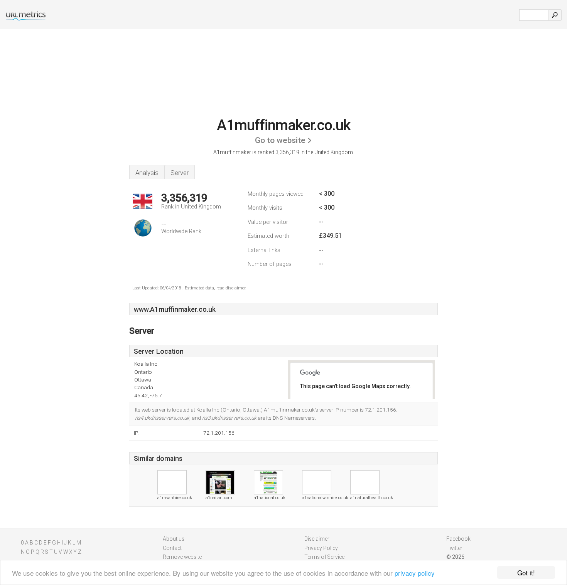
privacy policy (415, 573)
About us (173, 539)
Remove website (182, 557)
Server (179, 173)
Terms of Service (324, 557)
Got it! (526, 572)
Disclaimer (316, 539)
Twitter (454, 548)
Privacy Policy (321, 548)
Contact (172, 548)
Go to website (280, 140)
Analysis (147, 173)
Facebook (458, 539)
